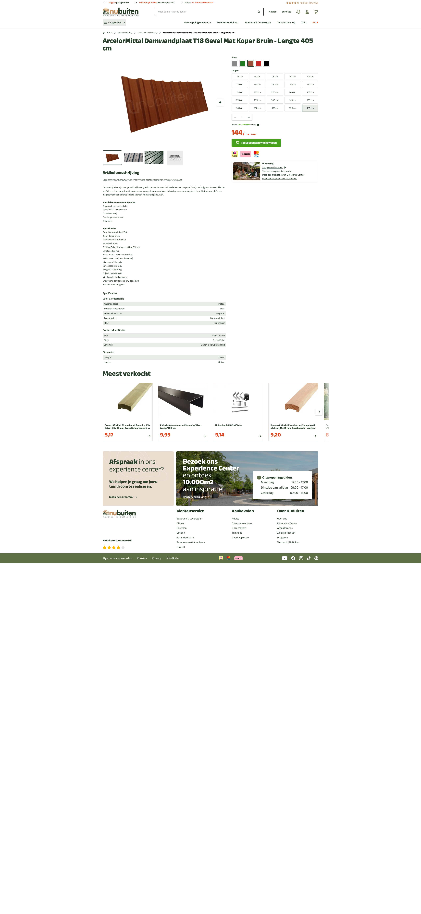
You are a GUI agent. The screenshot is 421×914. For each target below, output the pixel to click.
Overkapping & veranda (197, 22)
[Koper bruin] (250, 63)
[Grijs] (235, 63)
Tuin (303, 22)
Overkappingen (240, 537)
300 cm (274, 100)
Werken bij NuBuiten (288, 542)
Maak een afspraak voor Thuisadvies (279, 178)
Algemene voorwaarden (117, 558)
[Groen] (242, 63)
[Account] (307, 12)
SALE (315, 22)
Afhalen (181, 523)
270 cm (239, 100)
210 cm (257, 92)
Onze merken (239, 528)
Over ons (282, 518)
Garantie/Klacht (185, 537)
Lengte (235, 70)
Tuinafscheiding (286, 22)
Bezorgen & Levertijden (189, 518)
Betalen (181, 532)
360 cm (257, 108)
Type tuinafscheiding (147, 32)
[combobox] (209, 12)
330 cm (310, 100)
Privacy (156, 558)
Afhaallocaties (285, 528)
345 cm (239, 108)
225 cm (275, 92)
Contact (181, 547)
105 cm (310, 76)
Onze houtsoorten (242, 523)
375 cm (275, 108)
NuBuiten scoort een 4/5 (117, 540)
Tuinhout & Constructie (258, 22)
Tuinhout (237, 532)
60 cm (257, 76)
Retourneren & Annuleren (191, 542)
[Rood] (258, 63)
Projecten (282, 537)
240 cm (292, 92)
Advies (272, 11)
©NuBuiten (173, 558)
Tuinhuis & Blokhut (227, 22)
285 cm (257, 100)
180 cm (310, 84)
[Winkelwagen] (316, 12)
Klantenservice (190, 511)
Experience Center (287, 523)
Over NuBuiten (290, 511)
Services (286, 11)
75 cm (275, 76)
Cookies (142, 558)
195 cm (239, 92)
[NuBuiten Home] (120, 12)
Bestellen (182, 528)
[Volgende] (220, 102)
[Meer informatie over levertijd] (258, 125)
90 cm (293, 76)
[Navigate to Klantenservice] (298, 12)
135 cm (257, 84)
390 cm (292, 108)
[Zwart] (266, 63)
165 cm (292, 84)
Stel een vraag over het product (277, 171)
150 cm (275, 84)
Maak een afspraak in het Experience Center (283, 175)
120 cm (239, 84)
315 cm (292, 100)
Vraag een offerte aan (272, 167)
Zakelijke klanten (286, 532)
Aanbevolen (243, 511)
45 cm (240, 76)
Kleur (234, 57)
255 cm (310, 92)
